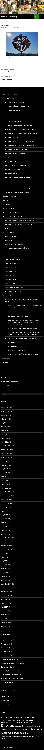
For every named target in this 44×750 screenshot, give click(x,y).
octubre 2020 (5, 453)
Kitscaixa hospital (13, 342)
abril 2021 (4, 430)
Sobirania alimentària (11, 197)
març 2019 (4, 526)
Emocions (7, 725)
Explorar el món (6, 667)
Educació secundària (29, 722)
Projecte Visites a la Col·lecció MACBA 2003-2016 (21, 133)
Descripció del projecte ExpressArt (19, 106)
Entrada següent (7, 78)
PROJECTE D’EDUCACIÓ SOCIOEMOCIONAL (18, 224)
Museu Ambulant (11, 161)
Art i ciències (9, 240)
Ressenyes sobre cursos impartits (12, 678)
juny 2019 (4, 515)
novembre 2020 (6, 450)
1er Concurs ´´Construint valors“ (17, 193)
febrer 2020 (5, 484)
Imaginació (28, 726)
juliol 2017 (4, 603)
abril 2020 (4, 476)
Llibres (5, 362)
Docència (4, 228)
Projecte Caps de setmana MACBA (16, 149)
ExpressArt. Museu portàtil (14, 102)
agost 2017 (4, 599)
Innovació (36, 726)
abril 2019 (4, 522)
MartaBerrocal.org (9, 16)
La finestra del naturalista (9, 675)
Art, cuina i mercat (11, 283)
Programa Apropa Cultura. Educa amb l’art (22, 328)
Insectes (4, 729)
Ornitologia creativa (9, 736)
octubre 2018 (5, 545)
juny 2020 (4, 469)
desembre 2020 (6, 446)
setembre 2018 (6, 549)
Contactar (5, 386)
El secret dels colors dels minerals (17, 177)
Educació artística (10, 232)
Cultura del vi (8, 204)
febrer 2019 (5, 530)
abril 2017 (4, 615)
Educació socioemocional (12, 216)
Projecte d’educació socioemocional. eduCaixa (24, 354)
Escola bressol (18, 726)
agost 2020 (4, 461)
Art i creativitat (10, 271)
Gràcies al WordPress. (7, 747)
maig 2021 (4, 427)
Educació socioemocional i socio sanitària (20, 338)
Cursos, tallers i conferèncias (18, 248)
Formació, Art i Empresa (9, 671)
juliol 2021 (4, 419)
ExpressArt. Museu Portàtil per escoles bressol (21, 130)
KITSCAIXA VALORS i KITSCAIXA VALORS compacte (20, 220)
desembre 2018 (6, 538)
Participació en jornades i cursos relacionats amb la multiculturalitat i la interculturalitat (25, 333)
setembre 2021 (6, 411)
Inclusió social (8, 185)
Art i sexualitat (10, 279)
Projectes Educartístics (9, 94)
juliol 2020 (4, 465)
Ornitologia (21, 732)
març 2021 (4, 434)
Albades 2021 (5, 25)
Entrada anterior (7, 70)
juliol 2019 (4, 511)
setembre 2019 (6, 503)
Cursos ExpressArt (13, 110)
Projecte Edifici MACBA (13, 137)
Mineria (6, 201)
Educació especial (29, 720)
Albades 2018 (5, 644)
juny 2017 (4, 607)
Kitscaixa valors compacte (16, 350)
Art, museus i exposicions (14, 287)
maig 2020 (4, 473)
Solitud (3, 738)
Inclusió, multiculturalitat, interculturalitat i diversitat (21, 300)
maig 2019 (4, 519)
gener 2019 (5, 534)
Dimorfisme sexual (16, 720)
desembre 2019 (6, 492)
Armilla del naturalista (13, 169)
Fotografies (7, 374)
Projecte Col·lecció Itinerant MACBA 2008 (19, 141)
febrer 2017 (5, 622)
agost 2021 (4, 415)
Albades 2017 (5, 640)
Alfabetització (8, 208)
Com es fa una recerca (13, 181)
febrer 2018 (5, 576)
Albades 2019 (5, 648)
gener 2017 (5, 626)
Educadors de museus (13, 291)
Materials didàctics (10, 366)
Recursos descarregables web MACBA (20, 126)
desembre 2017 (6, 584)
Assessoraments (13, 256)
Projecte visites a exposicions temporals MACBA (22, 145)
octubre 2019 (5, 499)
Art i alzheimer (10, 264)
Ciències (6, 157)
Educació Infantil (6, 722)
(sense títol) (5, 696)
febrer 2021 (5, 438)
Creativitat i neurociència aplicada (12, 663)
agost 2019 (4, 507)
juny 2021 (4, 423)
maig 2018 (4, 565)
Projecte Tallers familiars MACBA (16, 153)
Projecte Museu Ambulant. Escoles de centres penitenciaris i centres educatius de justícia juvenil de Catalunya (23, 322)
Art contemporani (11, 236)
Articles (6, 370)
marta (24, 28)
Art (7, 717)
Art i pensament (10, 275)
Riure (38, 736)
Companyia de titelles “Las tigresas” (17, 189)
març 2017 (4, 618)
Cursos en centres (13, 252)
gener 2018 (5, 580)
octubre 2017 (5, 591)
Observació (8, 732)
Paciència (22, 736)
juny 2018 (4, 561)
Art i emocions (10, 268)
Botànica (31, 717)
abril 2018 (4, 568)
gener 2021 (5, 442)
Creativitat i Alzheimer (8, 659)
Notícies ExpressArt (14, 122)
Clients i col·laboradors (9, 382)
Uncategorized (6, 682)
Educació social (9, 295)
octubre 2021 (5, 407)
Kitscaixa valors (13, 346)
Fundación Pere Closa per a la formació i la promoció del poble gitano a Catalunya (22, 312)
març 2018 (4, 572)
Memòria (36, 729)
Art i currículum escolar (14, 244)
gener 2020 (5, 488)
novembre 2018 (6, 542)
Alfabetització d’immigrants (17, 317)
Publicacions (5, 358)
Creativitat (5, 720)
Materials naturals (22, 729)
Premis (3, 378)
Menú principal (41, 16)
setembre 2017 (6, 595)
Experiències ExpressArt (15, 118)
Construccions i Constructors (16, 165)
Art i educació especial (13, 260)
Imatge (5, 28)
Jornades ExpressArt (14, 114)
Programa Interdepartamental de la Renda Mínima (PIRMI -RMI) (25, 306)
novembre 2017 (6, 588)
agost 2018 (4, 553)
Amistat (3, 718)
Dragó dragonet (11, 173)
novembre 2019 (6, 496)
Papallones (30, 736)
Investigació (11, 729)
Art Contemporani (9, 98)
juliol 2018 (4, 557)
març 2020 (4, 480)
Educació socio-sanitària (12, 212)
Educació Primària (16, 722)
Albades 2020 (5, 651)
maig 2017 (4, 611)
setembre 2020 (6, 457)
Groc (23, 726)
